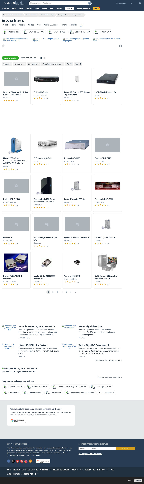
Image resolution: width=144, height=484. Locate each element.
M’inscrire (125, 448)
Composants (62, 15)
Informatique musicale (15, 15)
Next (120, 46)
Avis (39, 25)
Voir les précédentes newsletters (90, 454)
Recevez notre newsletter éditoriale (93, 444)
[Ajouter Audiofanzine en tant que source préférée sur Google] (18, 420)
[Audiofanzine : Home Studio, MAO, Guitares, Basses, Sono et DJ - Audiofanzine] (14, 3)
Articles (22, 25)
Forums (64, 25)
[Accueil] (3, 15)
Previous (3, 45)
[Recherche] (89, 3)
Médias (31, 25)
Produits (5, 25)
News (13, 25)
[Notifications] (140, 3)
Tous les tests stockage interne (110, 377)
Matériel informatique (47, 15)
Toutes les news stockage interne (109, 360)
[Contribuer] (81, 25)
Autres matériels (31, 15)
